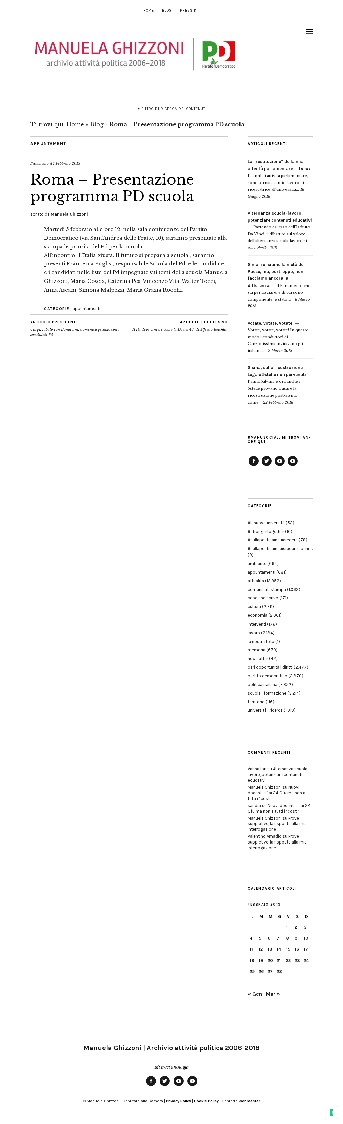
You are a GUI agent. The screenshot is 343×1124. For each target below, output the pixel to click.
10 (306, 938)
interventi (257, 624)
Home (148, 10)
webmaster (249, 1101)
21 (279, 960)
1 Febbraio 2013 (66, 163)
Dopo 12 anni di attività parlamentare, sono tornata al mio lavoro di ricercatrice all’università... (279, 175)
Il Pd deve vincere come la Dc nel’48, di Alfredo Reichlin (180, 326)
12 (261, 949)
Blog (167, 10)
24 (306, 960)
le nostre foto (261, 641)
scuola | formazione (267, 693)
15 (288, 949)
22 (288, 960)
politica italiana (262, 684)
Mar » (273, 994)
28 (279, 971)
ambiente (257, 563)
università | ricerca (265, 710)
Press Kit (190, 10)
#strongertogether (266, 531)
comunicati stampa (267, 589)
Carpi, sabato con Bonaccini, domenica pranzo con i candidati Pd (75, 328)
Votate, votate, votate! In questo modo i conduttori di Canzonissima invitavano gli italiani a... (278, 337)
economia (257, 615)
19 (261, 960)
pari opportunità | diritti (270, 667)
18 (252, 960)
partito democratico (267, 675)
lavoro (254, 632)
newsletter (258, 658)
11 (251, 949)
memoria (256, 649)
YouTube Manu (280, 465)
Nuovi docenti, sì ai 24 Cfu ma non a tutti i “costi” (276, 793)
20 (270, 960)
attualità (256, 580)
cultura (254, 606)
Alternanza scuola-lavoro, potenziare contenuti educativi (278, 774)
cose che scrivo (263, 597)
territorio (256, 701)
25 (252, 971)
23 (297, 960)
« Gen (255, 994)
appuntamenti (49, 143)
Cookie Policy (206, 1101)
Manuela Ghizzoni (69, 214)
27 (270, 971)
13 (270, 949)
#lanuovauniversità (266, 522)
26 (261, 971)
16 (297, 949)
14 (279, 949)
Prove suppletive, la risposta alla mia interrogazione (277, 824)
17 (306, 949)
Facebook (254, 465)
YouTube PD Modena (293, 465)
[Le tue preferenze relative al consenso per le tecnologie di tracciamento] (331, 1112)
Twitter (267, 465)
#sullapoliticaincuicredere (273, 539)
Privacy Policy (178, 1101)
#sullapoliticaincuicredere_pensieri (282, 548)
